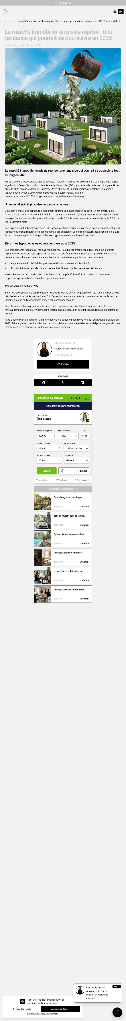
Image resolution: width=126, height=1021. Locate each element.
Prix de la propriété (44, 431)
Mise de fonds (64, 431)
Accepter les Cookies (60, 1009)
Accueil (8, 21)
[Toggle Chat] (117, 1012)
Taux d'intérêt (69, 443)
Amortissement (43, 455)
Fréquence (68, 455)
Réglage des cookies (22, 1009)
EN (120, 11)
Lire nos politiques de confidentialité (42, 1014)
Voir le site (62, 480)
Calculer (47, 471)
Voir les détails (83, 480)
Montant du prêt (43, 443)
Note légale (43, 480)
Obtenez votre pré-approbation (63, 405)
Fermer (117, 986)
